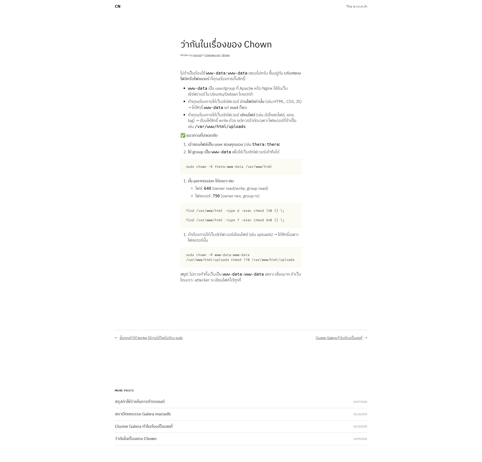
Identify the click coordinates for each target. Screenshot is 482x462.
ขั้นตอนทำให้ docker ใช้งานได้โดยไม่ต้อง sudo (151, 338)
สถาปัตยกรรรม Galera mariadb (143, 414)
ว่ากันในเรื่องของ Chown (136, 439)
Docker (226, 55)
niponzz (197, 55)
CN (117, 6)
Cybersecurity (212, 55)
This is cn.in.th (356, 6)
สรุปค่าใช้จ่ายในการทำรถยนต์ (140, 402)
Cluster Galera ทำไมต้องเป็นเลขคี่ (339, 338)
